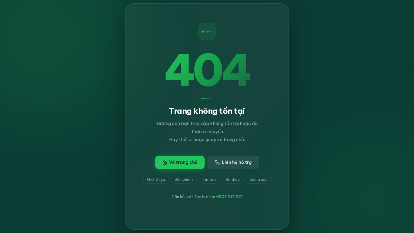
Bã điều (232, 179)
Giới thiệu (156, 179)
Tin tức (209, 179)
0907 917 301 (229, 196)
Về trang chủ (183, 162)
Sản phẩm (184, 179)
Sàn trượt (258, 179)
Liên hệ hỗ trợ (237, 162)
